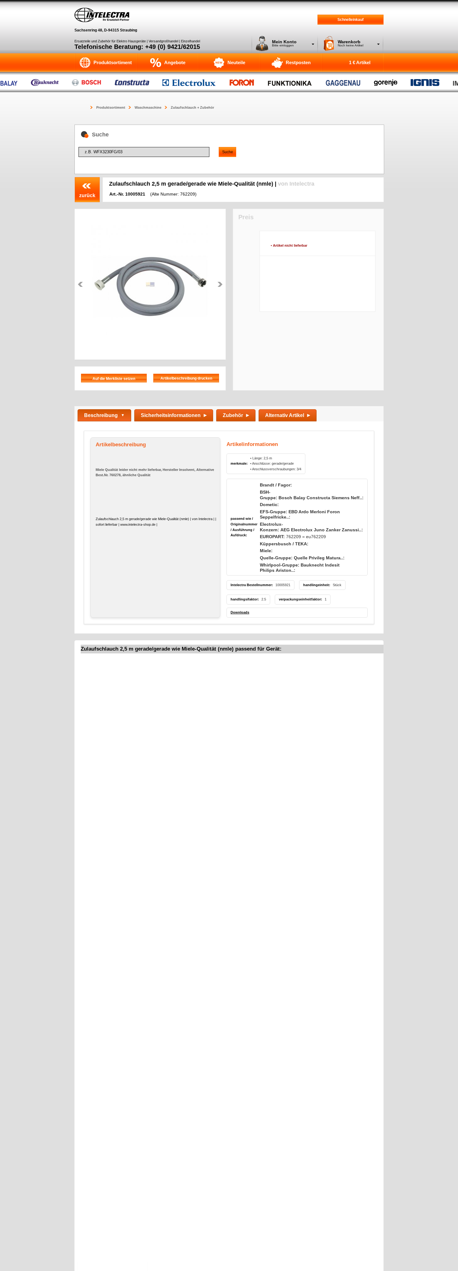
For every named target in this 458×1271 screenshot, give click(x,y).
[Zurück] (80, 284)
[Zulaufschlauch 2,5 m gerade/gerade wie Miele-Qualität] (150, 284)
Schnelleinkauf (350, 19)
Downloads (240, 612)
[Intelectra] (101, 15)
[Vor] (219, 284)
